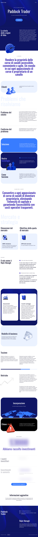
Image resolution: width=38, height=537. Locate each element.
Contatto (19, 20)
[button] (35, 2)
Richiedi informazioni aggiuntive (19, 484)
